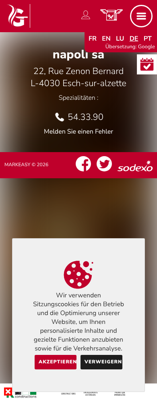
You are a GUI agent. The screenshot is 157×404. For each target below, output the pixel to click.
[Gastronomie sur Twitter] (104, 171)
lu (120, 38)
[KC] (78, 397)
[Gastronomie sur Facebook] (83, 171)
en (106, 38)
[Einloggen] (86, 19)
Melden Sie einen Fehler (78, 131)
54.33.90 (85, 117)
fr (93, 38)
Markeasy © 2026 (26, 165)
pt (148, 38)
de (134, 38)
